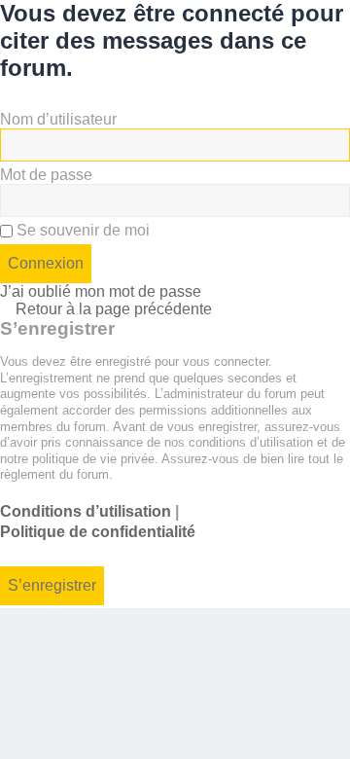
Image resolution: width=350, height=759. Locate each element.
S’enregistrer (52, 585)
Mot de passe (46, 174)
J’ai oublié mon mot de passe (100, 291)
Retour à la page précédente (114, 309)
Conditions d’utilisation (85, 511)
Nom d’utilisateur (58, 119)
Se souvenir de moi (81, 230)
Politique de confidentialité (97, 532)
